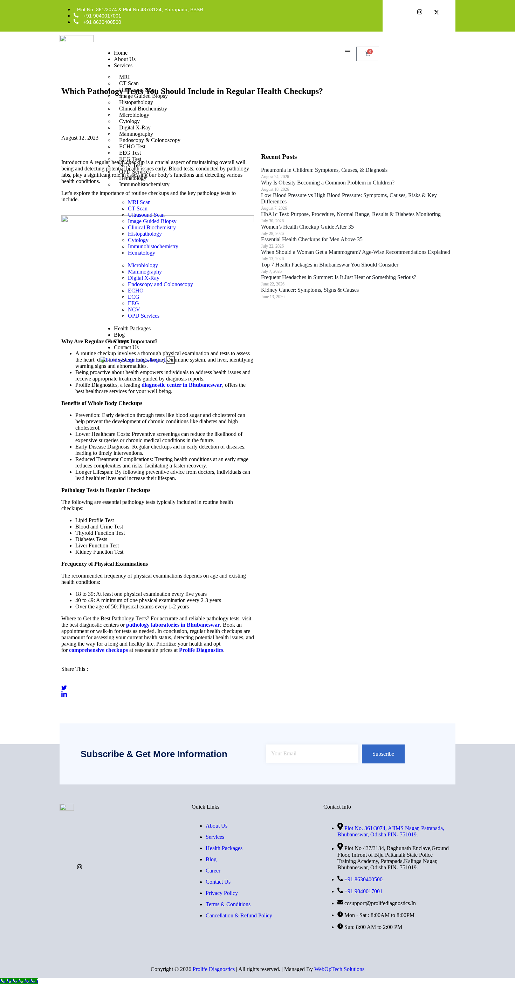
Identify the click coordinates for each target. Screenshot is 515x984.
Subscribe (383, 754)
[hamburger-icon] (347, 51)
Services (123, 65)
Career (121, 341)
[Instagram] (419, 13)
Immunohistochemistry (144, 184)
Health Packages (132, 328)
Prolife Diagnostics (214, 969)
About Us (125, 59)
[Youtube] (79, 866)
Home (121, 53)
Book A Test (425, 53)
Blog (119, 335)
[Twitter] (436, 13)
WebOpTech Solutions (339, 969)
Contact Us (126, 347)
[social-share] (157, 681)
